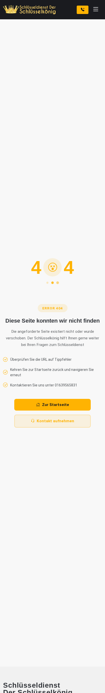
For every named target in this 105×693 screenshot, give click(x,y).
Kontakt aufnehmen (55, 421)
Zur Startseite (55, 404)
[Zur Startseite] (30, 9)
